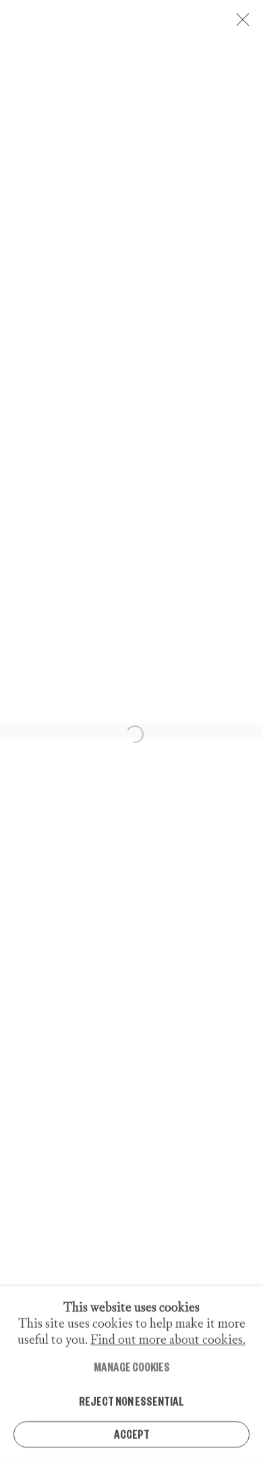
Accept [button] (132, 1433)
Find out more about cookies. (167, 1339)
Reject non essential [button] (131, 1400)
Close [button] (239, 23)
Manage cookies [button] (132, 1366)
